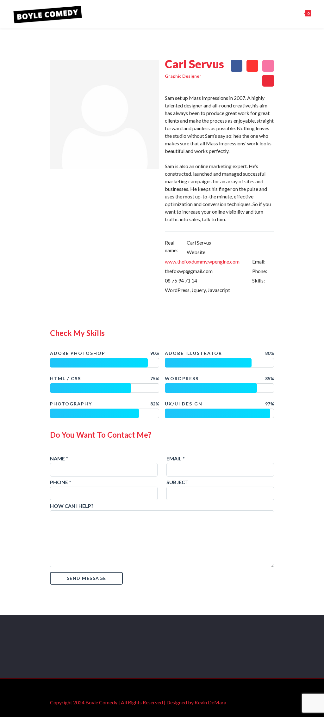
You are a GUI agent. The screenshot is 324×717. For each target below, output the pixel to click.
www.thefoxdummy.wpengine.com (202, 261)
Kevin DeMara (210, 702)
